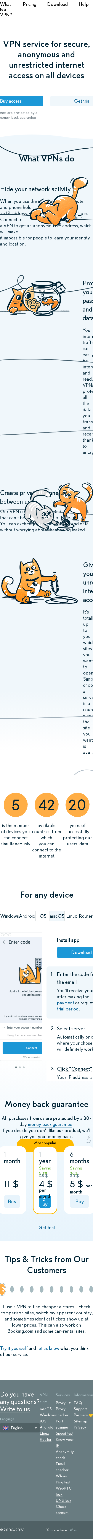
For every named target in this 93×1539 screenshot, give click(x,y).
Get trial (46, 1227)
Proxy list (64, 1402)
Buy (12, 1201)
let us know (48, 1348)
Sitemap (80, 1421)
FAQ (78, 1402)
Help (84, 4)
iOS (43, 1421)
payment (65, 1003)
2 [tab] (20, 1067)
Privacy (80, 1427)
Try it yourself (14, 1348)
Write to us (15, 1409)
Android (46, 1427)
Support (80, 1409)
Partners (81, 1415)
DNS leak (63, 1500)
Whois (61, 1476)
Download (57, 4)
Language (7, 1419)
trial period (68, 1009)
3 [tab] (24, 1067)
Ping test (63, 1482)
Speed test (64, 1433)
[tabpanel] (21, 997)
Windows (48, 1415)
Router (45, 1439)
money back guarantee (50, 1124)
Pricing (29, 4)
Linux (44, 1433)
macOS (46, 1409)
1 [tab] (16, 1067)
